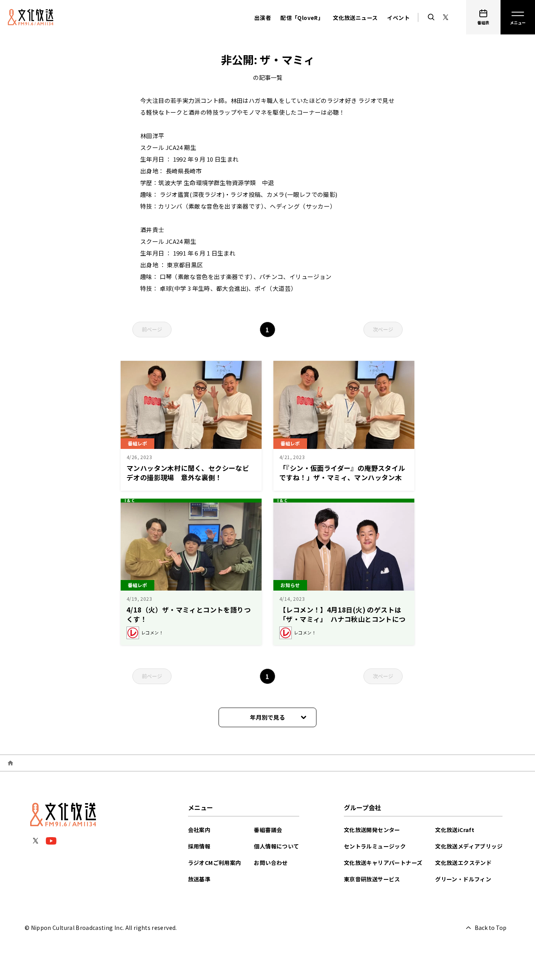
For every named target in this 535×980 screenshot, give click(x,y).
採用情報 (199, 846)
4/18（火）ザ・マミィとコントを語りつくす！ (189, 614)
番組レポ (137, 443)
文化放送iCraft (454, 830)
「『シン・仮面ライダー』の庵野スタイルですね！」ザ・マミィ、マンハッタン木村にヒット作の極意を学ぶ (342, 477)
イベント (398, 18)
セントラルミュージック (375, 846)
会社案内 (199, 830)
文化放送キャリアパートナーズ (383, 863)
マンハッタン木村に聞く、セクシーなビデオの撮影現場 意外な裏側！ (188, 472)
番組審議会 (268, 830)
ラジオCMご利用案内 (214, 863)
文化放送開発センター (372, 830)
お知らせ (290, 585)
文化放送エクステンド (463, 863)
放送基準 (199, 879)
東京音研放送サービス (372, 879)
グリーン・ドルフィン (463, 879)
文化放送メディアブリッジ (468, 846)
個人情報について (276, 846)
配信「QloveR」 (302, 18)
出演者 (262, 18)
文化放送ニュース (355, 18)
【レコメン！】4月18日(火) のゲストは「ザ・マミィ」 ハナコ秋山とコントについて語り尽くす (342, 619)
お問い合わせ (270, 863)
